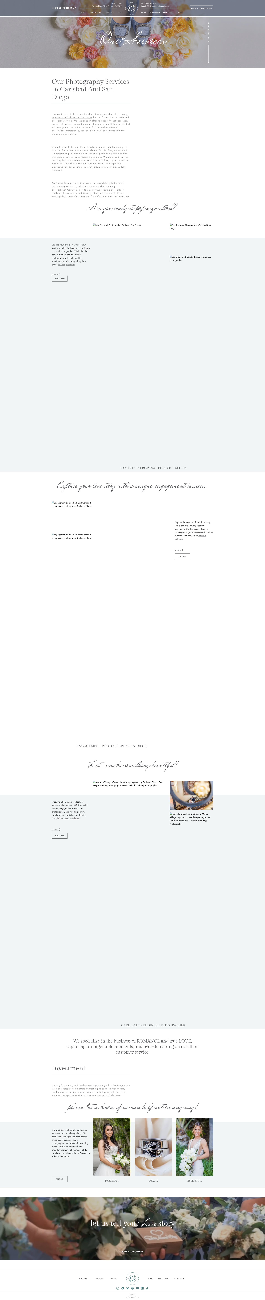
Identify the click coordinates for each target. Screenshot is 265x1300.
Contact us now (75, 189)
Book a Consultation (201, 8)
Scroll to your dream (208, 32)
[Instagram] (53, 7)
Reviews (61, 264)
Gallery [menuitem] (110, 12)
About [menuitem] (82, 12)
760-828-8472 (150, 3)
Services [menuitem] (94, 12)
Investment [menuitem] (154, 12)
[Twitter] (60, 7)
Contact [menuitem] (180, 12)
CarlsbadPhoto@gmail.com (158, 6)
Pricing (59, 1179)
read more (60, 278)
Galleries (70, 264)
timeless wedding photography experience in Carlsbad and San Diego (89, 116)
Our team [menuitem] (167, 12)
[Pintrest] (64, 7)
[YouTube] (67, 7)
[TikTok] (74, 7)
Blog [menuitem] (143, 12)
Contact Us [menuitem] (180, 1278)
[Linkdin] (71, 7)
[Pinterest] (132, 1287)
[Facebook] (56, 7)
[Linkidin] (142, 1287)
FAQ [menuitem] (120, 12)
